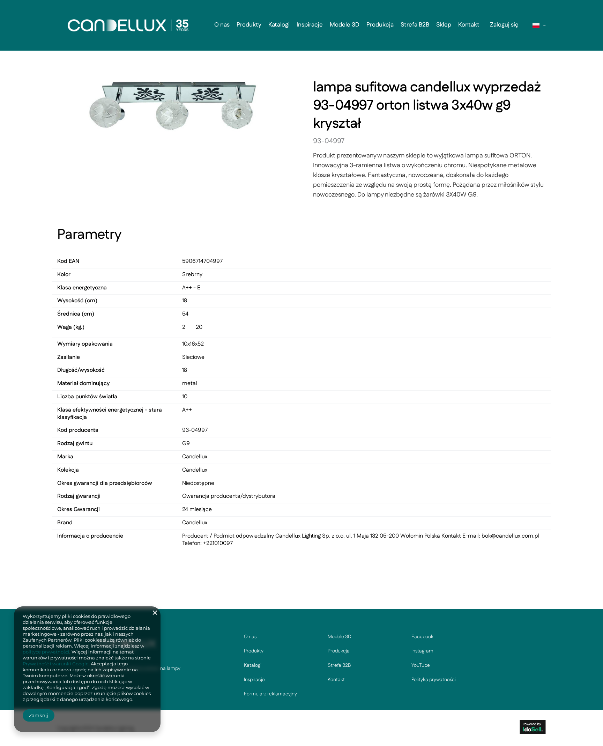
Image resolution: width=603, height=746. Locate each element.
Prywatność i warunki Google (56, 663)
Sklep (443, 25)
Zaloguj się (504, 25)
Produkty (249, 25)
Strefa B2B (415, 25)
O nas (222, 25)
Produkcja (380, 25)
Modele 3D (344, 25)
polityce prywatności (46, 652)
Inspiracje (310, 25)
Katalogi (279, 25)
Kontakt (468, 25)
